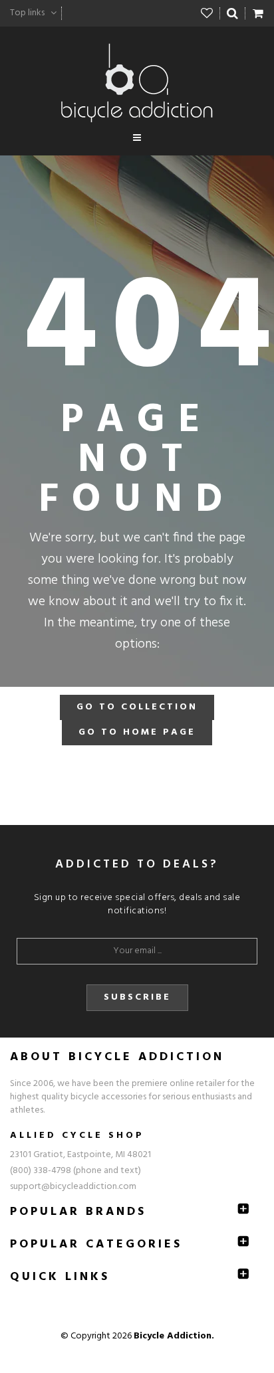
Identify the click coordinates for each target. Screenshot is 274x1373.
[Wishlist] (207, 13)
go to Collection (137, 707)
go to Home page (137, 732)
